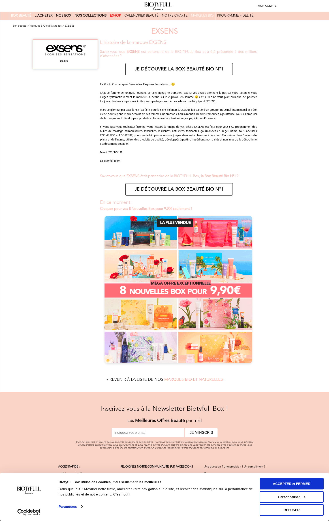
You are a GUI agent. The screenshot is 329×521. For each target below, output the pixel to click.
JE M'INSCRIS (201, 432)
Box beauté (19, 26)
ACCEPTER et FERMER (291, 484)
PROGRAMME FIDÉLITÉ (235, 15)
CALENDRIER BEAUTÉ (141, 15)
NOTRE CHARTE (175, 15)
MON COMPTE (267, 6)
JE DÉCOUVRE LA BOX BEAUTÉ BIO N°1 (179, 69)
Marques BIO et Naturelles (46, 26)
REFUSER (292, 510)
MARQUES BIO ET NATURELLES (193, 380)
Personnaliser (289, 497)
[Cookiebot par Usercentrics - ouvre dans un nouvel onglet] (29, 512)
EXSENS (70, 26)
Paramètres (68, 506)
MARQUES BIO (202, 15)
